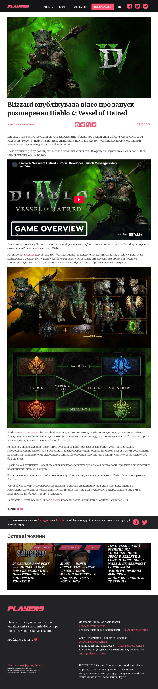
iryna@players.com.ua (131, 645)
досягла (55, 499)
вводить (29, 254)
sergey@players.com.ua (93, 641)
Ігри (20, 508)
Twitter (61, 520)
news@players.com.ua (92, 625)
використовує (29, 432)
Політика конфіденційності (25, 665)
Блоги (63, 7)
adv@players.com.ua (136, 629)
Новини (45, 7)
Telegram (44, 520)
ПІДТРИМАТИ (102, 6)
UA (119, 7)
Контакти (80, 7)
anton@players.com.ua (92, 653)
